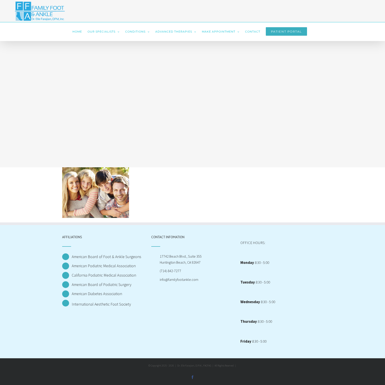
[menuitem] (77, 31)
